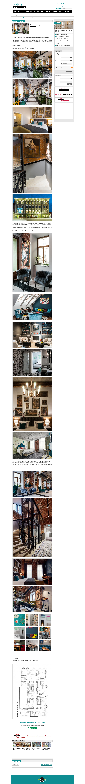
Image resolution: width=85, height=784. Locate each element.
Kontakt (71, 3)
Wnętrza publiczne (26, 17)
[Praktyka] (48, 11)
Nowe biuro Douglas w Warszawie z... (63, 36)
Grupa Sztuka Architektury (25, 779)
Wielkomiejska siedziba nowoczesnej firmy (46, 749)
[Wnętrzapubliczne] (18, 21)
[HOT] (14, 11)
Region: (56, 57)
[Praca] (55, 11)
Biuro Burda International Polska (17, 749)
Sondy (68, 3)
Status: (56, 60)
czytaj (13, 754)
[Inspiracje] (20, 11)
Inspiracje (20, 17)
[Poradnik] (67, 11)
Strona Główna (15, 17)
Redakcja (60, 3)
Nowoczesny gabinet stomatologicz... (62, 40)
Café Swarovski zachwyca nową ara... (63, 43)
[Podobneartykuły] (18, 740)
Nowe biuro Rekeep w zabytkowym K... (63, 45)
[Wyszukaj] (57, 75)
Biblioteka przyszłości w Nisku (61, 34)
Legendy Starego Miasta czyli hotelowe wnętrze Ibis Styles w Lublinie (26, 749)
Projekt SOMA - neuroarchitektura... (62, 41)
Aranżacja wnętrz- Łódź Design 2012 (36, 749)
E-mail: (56, 63)
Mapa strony (49, 3)
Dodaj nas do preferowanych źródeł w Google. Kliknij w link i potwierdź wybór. (32, 722)
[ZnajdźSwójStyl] (30, 11)
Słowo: (56, 81)
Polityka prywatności (55, 3)
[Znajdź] (60, 11)
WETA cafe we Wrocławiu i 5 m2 (62, 38)
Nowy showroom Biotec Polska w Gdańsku (63, 31)
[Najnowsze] (58, 22)
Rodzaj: (56, 78)
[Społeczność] (40, 11)
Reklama (64, 3)
